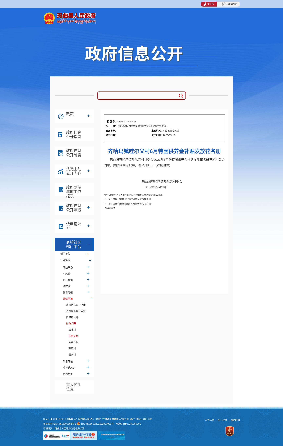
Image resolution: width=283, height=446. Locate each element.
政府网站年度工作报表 (73, 190)
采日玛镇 (68, 361)
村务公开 (71, 323)
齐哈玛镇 (68, 298)
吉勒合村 (73, 342)
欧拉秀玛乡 (69, 367)
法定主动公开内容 (73, 171)
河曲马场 (68, 267)
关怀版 (210, 4)
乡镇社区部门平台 (73, 244)
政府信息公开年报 (73, 207)
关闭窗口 (110, 208)
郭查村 (72, 348)
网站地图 (235, 420)
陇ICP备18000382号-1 (64, 423)
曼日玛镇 (68, 292)
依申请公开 (73, 226)
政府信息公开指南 (73, 134)
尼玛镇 (66, 273)
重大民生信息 (73, 387)
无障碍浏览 (231, 4)
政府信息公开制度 (73, 152)
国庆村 (72, 354)
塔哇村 (72, 329)
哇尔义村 (73, 336)
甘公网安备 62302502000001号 (97, 423)
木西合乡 (68, 374)
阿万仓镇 (68, 280)
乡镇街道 (65, 260)
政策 (70, 114)
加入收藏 (223, 420)
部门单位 (65, 253)
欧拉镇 (66, 286)
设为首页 (209, 420)
